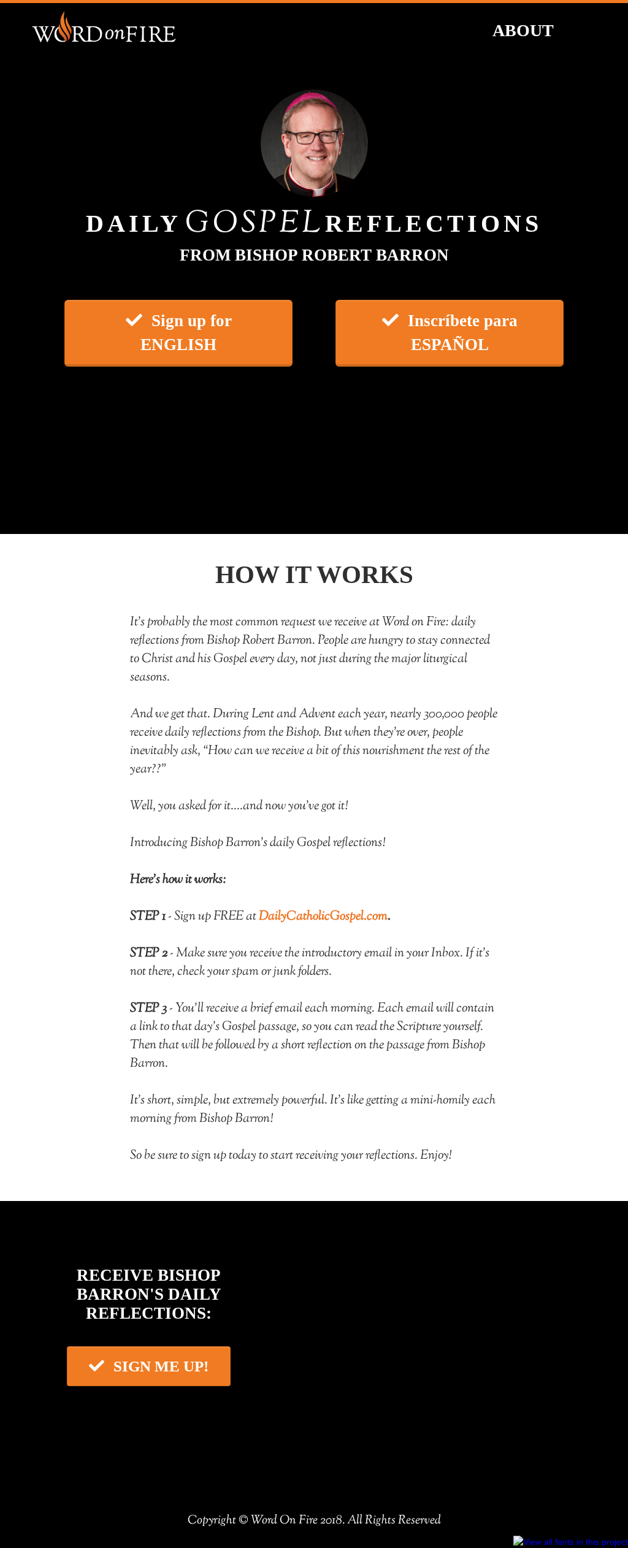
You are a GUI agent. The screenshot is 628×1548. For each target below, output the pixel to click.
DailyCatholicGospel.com (323, 916)
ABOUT (523, 30)
